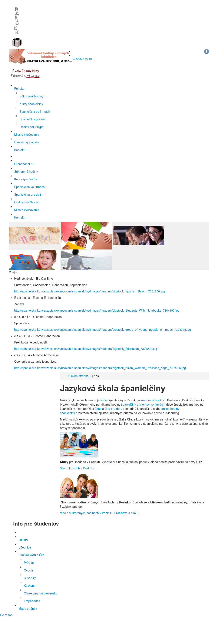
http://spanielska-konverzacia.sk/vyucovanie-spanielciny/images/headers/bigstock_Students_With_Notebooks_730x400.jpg (96, 310)
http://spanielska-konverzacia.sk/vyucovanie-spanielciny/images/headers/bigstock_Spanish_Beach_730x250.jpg (89, 291)
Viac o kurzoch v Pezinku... (78, 468)
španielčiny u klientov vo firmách (143, 404)
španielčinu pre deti (108, 408)
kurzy (104, 400)
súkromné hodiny (152, 400)
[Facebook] (206, 51)
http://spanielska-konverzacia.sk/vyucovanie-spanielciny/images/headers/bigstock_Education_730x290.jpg (85, 348)
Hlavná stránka (78, 376)
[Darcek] (17, 24)
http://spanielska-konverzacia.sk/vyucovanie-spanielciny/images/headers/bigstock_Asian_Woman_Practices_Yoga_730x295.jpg (100, 368)
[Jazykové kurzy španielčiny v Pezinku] (25, 73)
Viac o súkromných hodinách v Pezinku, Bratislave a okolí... (100, 513)
